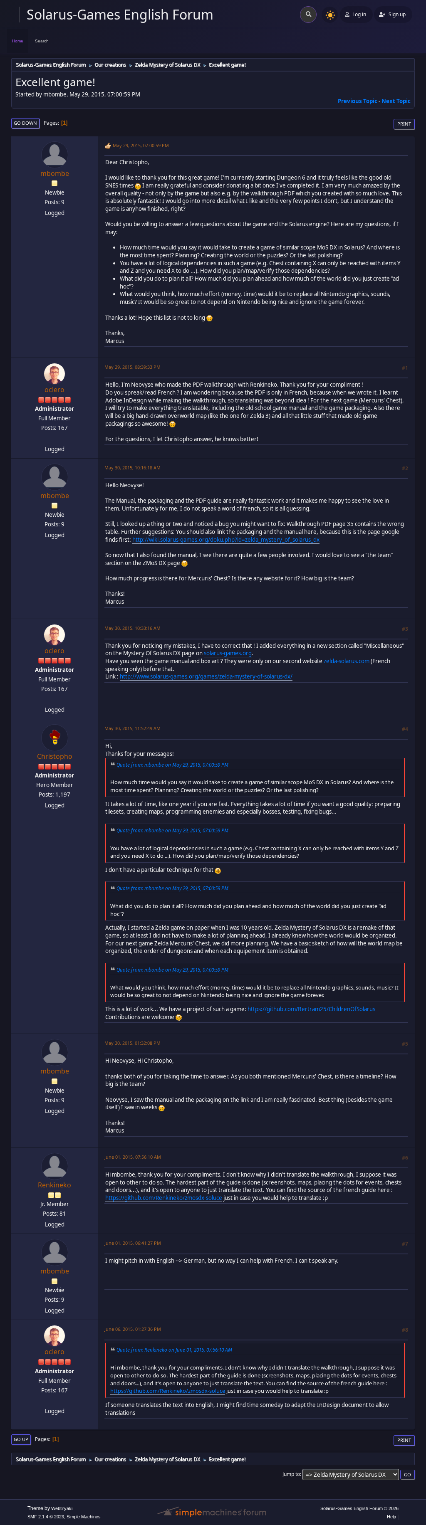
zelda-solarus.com (346, 661)
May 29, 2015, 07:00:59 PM (141, 145)
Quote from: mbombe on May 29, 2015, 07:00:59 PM (172, 764)
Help (391, 1516)
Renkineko (54, 1184)
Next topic (396, 101)
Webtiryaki (61, 1508)
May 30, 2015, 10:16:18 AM (132, 467)
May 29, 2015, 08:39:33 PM (132, 367)
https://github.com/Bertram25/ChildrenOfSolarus (311, 1009)
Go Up (21, 1439)
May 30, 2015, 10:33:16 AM (132, 628)
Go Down (25, 123)
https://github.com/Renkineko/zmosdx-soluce (163, 1198)
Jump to (291, 1474)
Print (404, 124)
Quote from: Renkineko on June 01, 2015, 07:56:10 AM (174, 1349)
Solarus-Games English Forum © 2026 (359, 1508)
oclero (54, 389)
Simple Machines (84, 1516)
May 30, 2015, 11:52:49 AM (132, 728)
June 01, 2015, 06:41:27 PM (132, 1243)
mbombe (54, 173)
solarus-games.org (228, 653)
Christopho (54, 756)
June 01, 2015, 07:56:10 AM (132, 1157)
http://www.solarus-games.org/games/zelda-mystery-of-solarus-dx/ (206, 676)
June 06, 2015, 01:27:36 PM (132, 1329)
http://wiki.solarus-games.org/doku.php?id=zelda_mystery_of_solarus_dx (226, 539)
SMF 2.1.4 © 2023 (45, 1516)
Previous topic (357, 101)
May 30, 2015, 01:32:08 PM (132, 1043)
